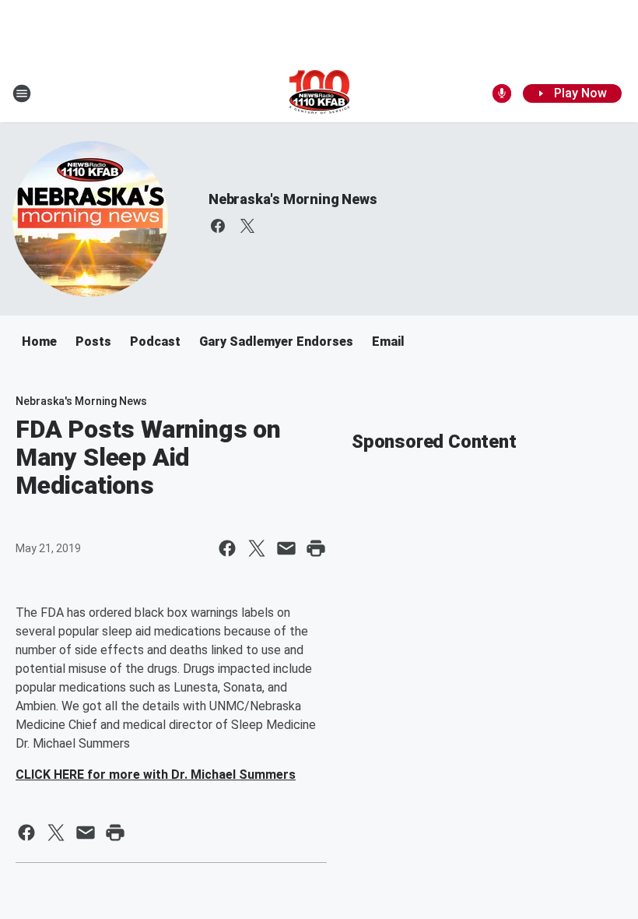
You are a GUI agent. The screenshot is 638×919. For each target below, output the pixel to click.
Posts (93, 341)
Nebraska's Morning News (293, 199)
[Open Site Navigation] (21, 93)
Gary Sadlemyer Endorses (276, 341)
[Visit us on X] (247, 226)
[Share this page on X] (257, 548)
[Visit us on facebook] (218, 226)
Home (39, 341)
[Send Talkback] (502, 93)
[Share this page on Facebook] (227, 548)
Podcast (155, 341)
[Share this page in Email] (286, 548)
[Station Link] (319, 93)
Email (388, 341)
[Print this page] (316, 548)
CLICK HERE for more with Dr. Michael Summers (156, 774)
